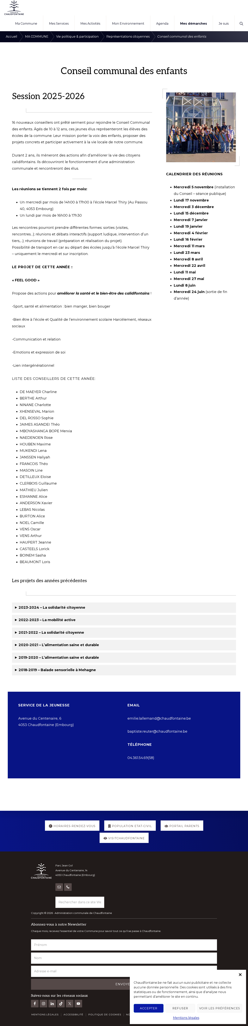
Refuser (180, 1008)
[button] (240, 975)
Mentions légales (186, 1018)
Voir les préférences (219, 1008)
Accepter (148, 1008)
